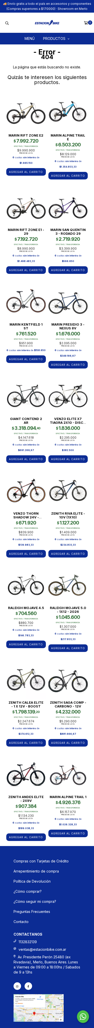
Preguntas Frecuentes (32, 911)
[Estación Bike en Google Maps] (39, 1020)
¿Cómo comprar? (28, 891)
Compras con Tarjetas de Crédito (41, 861)
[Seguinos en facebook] (28, 986)
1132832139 (28, 942)
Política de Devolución (32, 881)
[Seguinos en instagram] (17, 986)
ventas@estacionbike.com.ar (42, 949)
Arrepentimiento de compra (36, 871)
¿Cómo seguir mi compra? (35, 901)
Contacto (21, 921)
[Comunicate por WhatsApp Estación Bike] (83, 1016)
